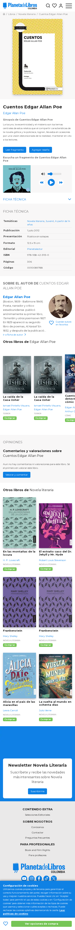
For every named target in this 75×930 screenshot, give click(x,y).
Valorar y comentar (17, 474)
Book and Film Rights (37, 850)
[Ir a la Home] (4, 14)
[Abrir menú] (69, 5)
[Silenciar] (43, 174)
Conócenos (37, 827)
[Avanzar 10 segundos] (61, 182)
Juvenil (50, 221)
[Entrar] (60, 5)
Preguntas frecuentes (37, 837)
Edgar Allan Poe (16, 297)
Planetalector (35, 248)
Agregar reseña (40, 149)
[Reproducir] (51, 182)
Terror (6, 413)
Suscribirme (37, 791)
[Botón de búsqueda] (48, 6)
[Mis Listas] (53, 5)
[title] (39, 868)
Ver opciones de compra (41, 923)
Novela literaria (35, 221)
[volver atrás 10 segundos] (42, 182)
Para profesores (37, 855)
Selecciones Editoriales (37, 814)
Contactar (37, 832)
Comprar (9, 418)
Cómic (68, 415)
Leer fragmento (15, 149)
